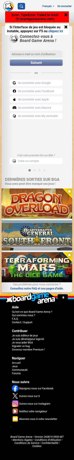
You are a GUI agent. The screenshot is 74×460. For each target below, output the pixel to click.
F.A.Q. (15, 318)
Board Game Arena (21, 436)
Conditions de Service (26, 443)
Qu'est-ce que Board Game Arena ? (32, 311)
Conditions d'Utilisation (48, 439)
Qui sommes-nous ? (23, 315)
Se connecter (64, 6)
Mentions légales (23, 439)
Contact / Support (22, 322)
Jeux (14, 366)
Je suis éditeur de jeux (25, 335)
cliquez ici (55, 31)
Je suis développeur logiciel (28, 339)
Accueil (16, 362)
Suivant (36, 63)
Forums (16, 373)
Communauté (20, 369)
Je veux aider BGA (22, 342)
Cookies (37, 446)
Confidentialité (50, 443)
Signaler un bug (21, 346)
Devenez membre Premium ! (28, 349)
